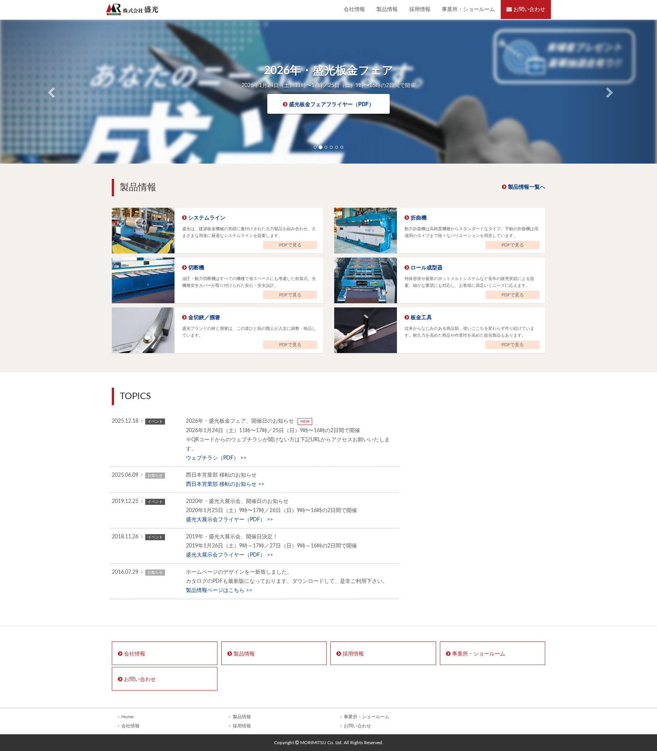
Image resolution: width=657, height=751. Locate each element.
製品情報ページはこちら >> (219, 590)
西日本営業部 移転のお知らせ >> (225, 484)
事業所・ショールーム (468, 9)
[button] (49, 91)
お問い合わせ (528, 9)
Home (127, 716)
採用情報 (419, 9)
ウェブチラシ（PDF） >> (216, 458)
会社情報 (354, 9)
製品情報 (387, 9)
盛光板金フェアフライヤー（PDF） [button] (330, 104)
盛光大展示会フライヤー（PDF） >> (229, 519)
